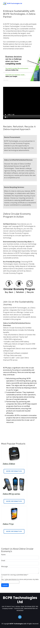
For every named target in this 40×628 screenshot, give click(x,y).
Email (3, 560)
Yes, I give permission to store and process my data (19, 579)
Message (4, 566)
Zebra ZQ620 (9, 464)
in (20, 617)
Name (3, 554)
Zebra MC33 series (11, 494)
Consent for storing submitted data (14, 575)
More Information (14, 471)
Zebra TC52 (8, 524)
